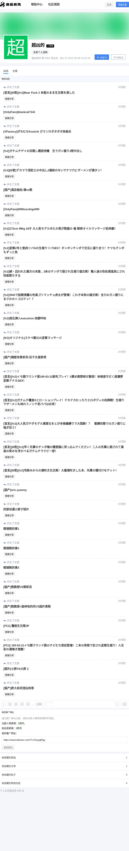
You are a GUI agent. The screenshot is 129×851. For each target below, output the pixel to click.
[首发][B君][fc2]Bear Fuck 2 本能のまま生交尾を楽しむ (39, 92)
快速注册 (122, 4)
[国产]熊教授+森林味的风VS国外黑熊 (27, 606)
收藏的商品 (64, 757)
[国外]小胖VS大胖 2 (16, 668)
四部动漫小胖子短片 (16, 509)
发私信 (119, 57)
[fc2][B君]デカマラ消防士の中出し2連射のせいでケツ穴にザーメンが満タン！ (53, 170)
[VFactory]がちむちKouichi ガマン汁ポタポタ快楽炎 (37, 131)
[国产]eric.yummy (15, 490)
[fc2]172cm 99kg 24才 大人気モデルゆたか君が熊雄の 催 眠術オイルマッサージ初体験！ (60, 228)
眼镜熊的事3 (11, 567)
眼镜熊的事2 (11, 548)
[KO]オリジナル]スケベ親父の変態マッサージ (32, 338)
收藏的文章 (64, 766)
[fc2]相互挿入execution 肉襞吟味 (24, 318)
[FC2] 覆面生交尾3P (16, 626)
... (33, 704)
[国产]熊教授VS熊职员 (17, 587)
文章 (14, 71)
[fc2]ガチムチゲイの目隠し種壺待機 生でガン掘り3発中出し (42, 151)
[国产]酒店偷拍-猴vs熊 (17, 189)
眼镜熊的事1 (11, 528)
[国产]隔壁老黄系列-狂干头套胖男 (24, 357)
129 (39, 704)
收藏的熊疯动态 (64, 783)
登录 (109, 4)
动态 (5, 71)
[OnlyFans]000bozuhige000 (21, 209)
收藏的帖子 (64, 774)
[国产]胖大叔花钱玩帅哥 (18, 688)
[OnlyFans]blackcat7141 (19, 112)
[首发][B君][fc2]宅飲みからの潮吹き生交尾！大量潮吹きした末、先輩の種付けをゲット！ (60, 470)
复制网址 (8, 747)
